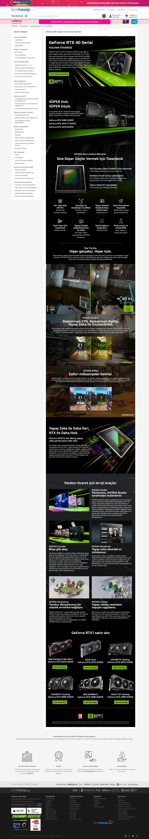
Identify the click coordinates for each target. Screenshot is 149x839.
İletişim (120, 799)
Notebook (49, 801)
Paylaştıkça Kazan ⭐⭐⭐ (24, 65)
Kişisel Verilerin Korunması (24, 178)
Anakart (48, 805)
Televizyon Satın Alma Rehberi (25, 185)
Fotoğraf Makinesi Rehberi (24, 193)
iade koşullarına (89, 771)
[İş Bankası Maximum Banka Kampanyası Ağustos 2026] (74, 21)
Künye (17, 155)
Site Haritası (19, 158)
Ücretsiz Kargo (20, 89)
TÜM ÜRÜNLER (17, 16)
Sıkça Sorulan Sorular (22, 92)
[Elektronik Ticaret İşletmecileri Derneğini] (125, 790)
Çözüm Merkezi (132, 10)
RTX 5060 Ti (74, 803)
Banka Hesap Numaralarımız (24, 141)
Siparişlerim (121, 10)
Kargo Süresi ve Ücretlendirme (25, 87)
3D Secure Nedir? (21, 148)
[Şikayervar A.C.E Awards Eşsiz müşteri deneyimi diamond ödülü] (20, 825)
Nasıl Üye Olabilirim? (22, 115)
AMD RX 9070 (74, 809)
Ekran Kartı (49, 809)
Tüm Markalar (122, 811)
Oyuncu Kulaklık (51, 813)
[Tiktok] (137, 836)
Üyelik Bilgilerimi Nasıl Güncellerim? (22, 122)
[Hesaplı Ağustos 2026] (74, 3)
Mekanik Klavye (51, 811)
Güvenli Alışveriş (20, 170)
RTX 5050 (73, 799)
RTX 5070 (73, 811)
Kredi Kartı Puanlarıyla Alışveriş (25, 74)
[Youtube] (133, 836)
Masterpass (19, 129)
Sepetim (96, 805)
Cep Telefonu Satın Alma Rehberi (26, 188)
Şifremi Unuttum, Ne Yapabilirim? (26, 118)
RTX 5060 (73, 801)
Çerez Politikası (123, 815)
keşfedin (30, 773)
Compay (17, 135)
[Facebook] (126, 836)
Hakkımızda (19, 40)
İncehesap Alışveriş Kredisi (24, 71)
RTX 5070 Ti (74, 813)
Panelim (96, 801)
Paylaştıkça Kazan (99, 10)
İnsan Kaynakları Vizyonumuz (25, 58)
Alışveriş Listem (99, 807)
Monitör (48, 803)
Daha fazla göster (52, 819)
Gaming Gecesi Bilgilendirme (25, 68)
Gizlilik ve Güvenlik (21, 175)
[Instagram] (129, 836)
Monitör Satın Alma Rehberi (24, 196)
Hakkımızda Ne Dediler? (23, 43)
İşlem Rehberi (20, 163)
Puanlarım (97, 803)
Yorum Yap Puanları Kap (23, 76)
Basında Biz (19, 46)
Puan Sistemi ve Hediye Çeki (24, 138)
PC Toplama (111, 10)
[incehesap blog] (104, 816)
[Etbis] (35, 825)
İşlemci (48, 807)
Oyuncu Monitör (51, 817)
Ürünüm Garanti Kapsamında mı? (26, 108)
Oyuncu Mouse (51, 815)
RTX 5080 (73, 815)
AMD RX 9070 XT (75, 807)
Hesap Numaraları (124, 807)
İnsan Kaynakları (20, 55)
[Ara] (104, 16)
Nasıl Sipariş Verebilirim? (23, 84)
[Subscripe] (39, 805)
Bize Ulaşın (19, 52)
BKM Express (19, 132)
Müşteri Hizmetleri (100, 799)
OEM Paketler (50, 799)
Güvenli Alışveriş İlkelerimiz (24, 173)
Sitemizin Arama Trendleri (24, 160)
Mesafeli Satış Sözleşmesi (126, 817)
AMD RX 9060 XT (75, 805)
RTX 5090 (73, 817)
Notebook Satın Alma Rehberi (25, 190)
